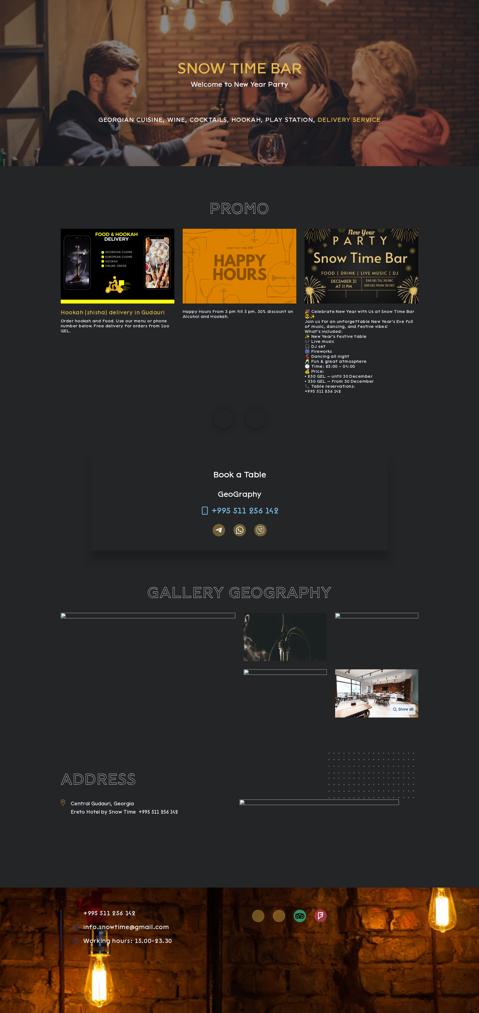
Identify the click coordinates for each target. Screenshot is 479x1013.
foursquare (320, 916)
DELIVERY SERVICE (349, 120)
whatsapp (239, 530)
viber (260, 530)
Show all (405, 709)
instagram (258, 916)
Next (255, 418)
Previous (223, 418)
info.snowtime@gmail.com (126, 927)
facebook (279, 916)
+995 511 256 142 (245, 511)
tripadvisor (300, 916)
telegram (219, 530)
